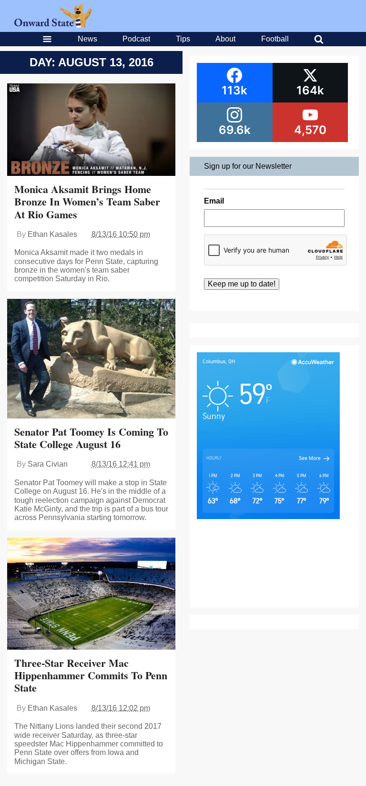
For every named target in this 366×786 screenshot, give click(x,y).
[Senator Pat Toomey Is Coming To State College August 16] (91, 360)
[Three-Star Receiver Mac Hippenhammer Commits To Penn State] (91, 595)
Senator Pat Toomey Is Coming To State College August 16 (91, 438)
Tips (183, 39)
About (225, 39)
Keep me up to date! (241, 284)
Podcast (136, 39)
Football (275, 39)
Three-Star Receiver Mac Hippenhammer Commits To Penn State (90, 675)
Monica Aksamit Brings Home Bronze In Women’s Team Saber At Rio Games (87, 201)
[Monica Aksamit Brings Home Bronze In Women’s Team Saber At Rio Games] (91, 130)
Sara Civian (48, 464)
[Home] (53, 25)
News (87, 39)
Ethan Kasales (52, 234)
